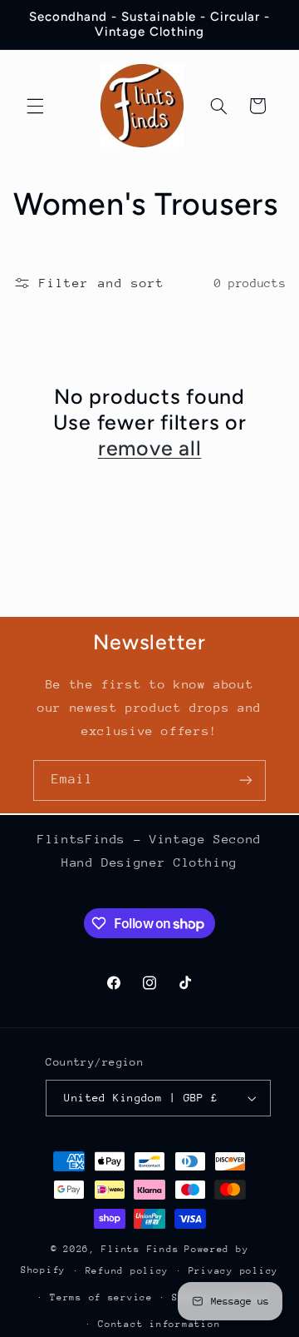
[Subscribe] (246, 780)
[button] (35, 106)
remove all (150, 447)
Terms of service (101, 1297)
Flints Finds (140, 1249)
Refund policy (127, 1270)
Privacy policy (233, 1270)
